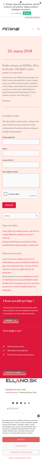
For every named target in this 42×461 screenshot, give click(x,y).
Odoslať (9, 205)
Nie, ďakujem (16, 13)
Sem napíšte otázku (10, 172)
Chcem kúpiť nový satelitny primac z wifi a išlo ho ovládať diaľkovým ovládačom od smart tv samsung (20, 234)
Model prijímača (9, 137)
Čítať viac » (6, 100)
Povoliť (27, 13)
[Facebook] (13, 403)
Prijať (21, 439)
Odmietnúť (21, 446)
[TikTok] (25, 403)
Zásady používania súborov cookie (20, 458)
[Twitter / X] (29, 403)
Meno (5, 149)
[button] (38, 416)
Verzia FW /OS (7, 160)
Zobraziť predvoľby (21, 452)
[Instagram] (17, 403)
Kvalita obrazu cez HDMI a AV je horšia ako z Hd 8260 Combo (20, 67)
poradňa (5, 73)
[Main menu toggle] (32, 29)
